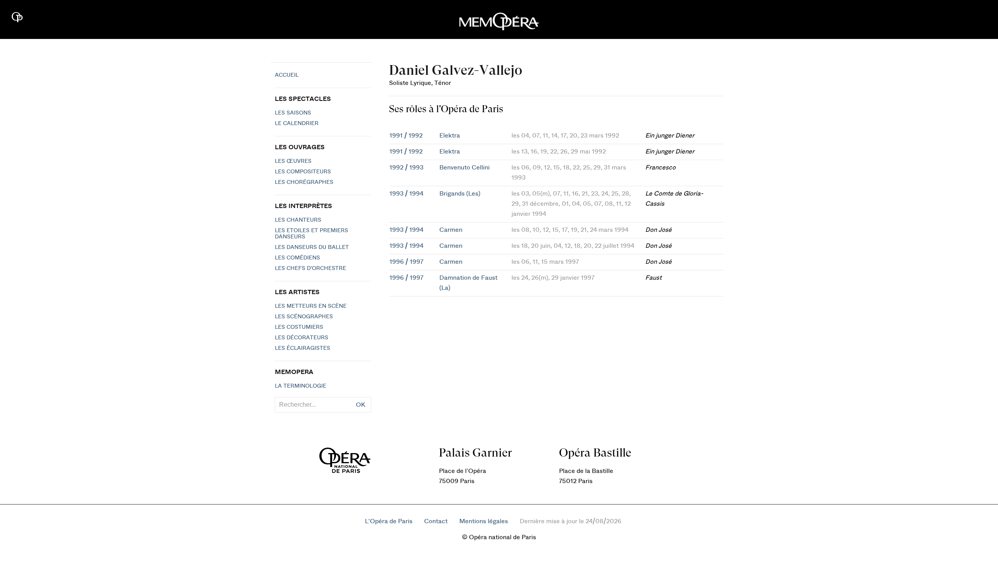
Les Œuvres (293, 161)
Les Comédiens (297, 258)
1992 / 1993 (406, 167)
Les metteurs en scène (311, 306)
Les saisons (293, 113)
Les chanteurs (298, 220)
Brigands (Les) (459, 194)
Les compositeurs (303, 172)
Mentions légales (483, 521)
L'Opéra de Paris (388, 521)
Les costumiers (299, 327)
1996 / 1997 (406, 262)
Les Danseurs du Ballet (312, 247)
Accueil (287, 75)
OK (360, 405)
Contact (436, 521)
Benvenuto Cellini (464, 167)
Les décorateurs (301, 337)
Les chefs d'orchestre (310, 268)
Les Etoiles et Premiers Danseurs (311, 234)
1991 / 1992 (406, 135)
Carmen (450, 230)
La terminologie (300, 386)
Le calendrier (297, 123)
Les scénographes (304, 316)
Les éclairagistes (302, 348)
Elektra (449, 135)
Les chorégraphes (304, 182)
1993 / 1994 (406, 194)
